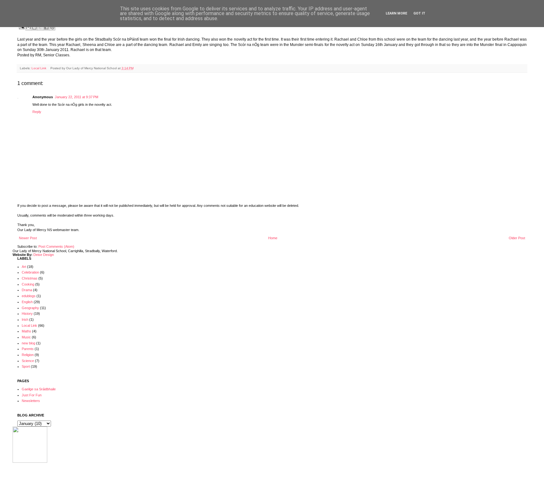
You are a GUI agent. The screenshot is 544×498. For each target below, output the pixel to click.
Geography (30, 308)
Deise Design (43, 255)
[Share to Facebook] (46, 27)
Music (26, 337)
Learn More (396, 13)
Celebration (30, 272)
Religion (28, 355)
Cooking (28, 284)
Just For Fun (32, 395)
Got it (419, 13)
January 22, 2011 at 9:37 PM (76, 97)
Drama (27, 290)
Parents (28, 349)
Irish (25, 319)
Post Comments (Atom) (56, 246)
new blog (28, 343)
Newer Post (28, 238)
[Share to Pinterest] (52, 27)
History (27, 313)
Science (28, 361)
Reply (36, 112)
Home (272, 238)
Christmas (29, 278)
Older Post (517, 238)
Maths (26, 331)
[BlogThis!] (34, 27)
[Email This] (28, 27)
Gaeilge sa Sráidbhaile (39, 389)
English (27, 302)
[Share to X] (40, 27)
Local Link (38, 68)
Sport (26, 366)
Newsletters (31, 401)
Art (24, 267)
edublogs (29, 296)
